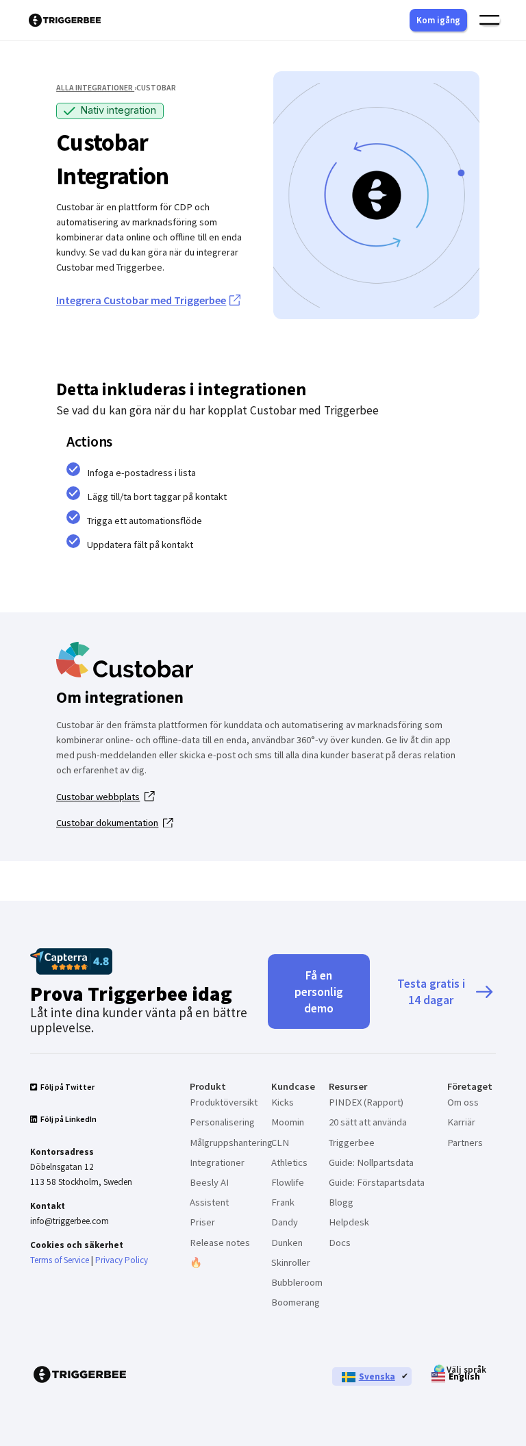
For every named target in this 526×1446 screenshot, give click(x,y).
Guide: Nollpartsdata (371, 1162)
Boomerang (295, 1302)
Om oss (463, 1102)
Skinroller (290, 1262)
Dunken (287, 1242)
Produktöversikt (224, 1102)
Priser (202, 1222)
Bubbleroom (297, 1282)
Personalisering (222, 1122)
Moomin (287, 1122)
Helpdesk (349, 1222)
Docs (340, 1242)
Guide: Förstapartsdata (377, 1182)
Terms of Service (59, 1260)
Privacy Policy (121, 1260)
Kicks (282, 1102)
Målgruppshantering (231, 1142)
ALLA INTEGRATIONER (95, 87)
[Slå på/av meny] (489, 20)
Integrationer (217, 1162)
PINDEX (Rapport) (366, 1102)
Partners (465, 1142)
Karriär (461, 1122)
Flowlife (287, 1182)
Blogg (341, 1202)
